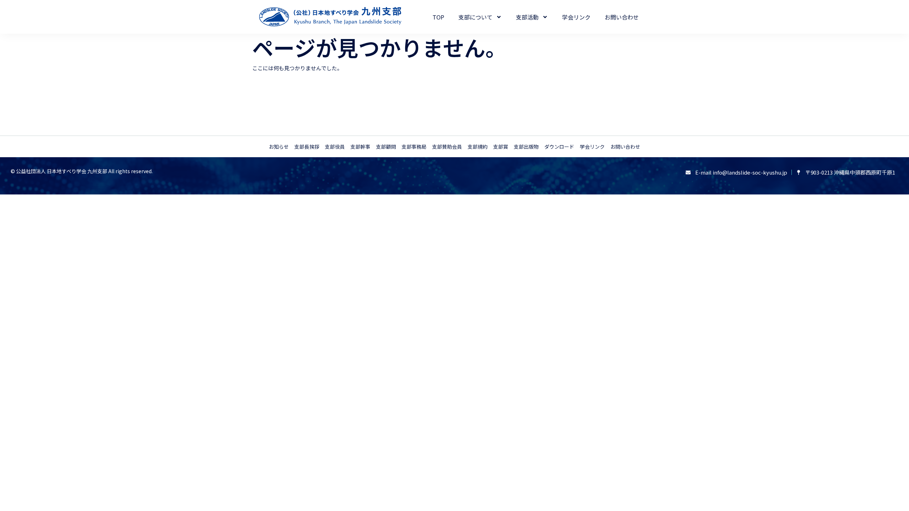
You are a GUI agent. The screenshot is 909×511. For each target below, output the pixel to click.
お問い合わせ (622, 17)
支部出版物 (526, 146)
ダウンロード (559, 146)
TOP (438, 17)
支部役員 (335, 146)
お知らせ (279, 146)
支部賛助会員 (447, 146)
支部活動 (527, 17)
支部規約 (478, 146)
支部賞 (500, 146)
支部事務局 (414, 146)
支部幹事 (360, 146)
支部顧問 (386, 146)
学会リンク (576, 17)
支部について (475, 17)
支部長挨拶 (306, 146)
